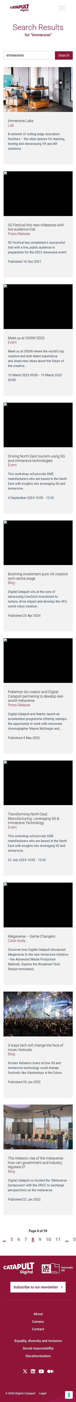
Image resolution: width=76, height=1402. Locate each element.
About (38, 1314)
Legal (42, 1393)
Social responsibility (38, 1348)
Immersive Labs (20, 121)
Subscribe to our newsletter (36, 1287)
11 (58, 1239)
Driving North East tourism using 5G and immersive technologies (36, 458)
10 (48, 1239)
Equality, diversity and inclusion (38, 1341)
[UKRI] (57, 1268)
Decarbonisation (38, 1356)
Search (64, 55)
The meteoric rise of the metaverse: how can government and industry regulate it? (36, 1162)
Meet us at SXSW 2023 (26, 338)
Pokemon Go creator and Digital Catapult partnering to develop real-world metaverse (36, 696)
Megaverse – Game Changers (31, 936)
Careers (38, 1322)
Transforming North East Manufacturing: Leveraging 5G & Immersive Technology (33, 818)
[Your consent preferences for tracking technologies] (69, 1395)
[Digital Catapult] (18, 1268)
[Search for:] (28, 55)
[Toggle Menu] (62, 8)
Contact (38, 1329)
